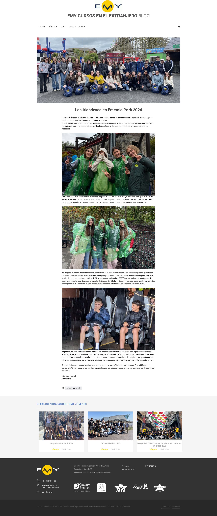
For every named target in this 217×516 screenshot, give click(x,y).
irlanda (68, 388)
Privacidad (176, 507)
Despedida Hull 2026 (110, 443)
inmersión (77, 388)
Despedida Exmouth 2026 (61, 443)
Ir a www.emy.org (128, 469)
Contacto (125, 466)
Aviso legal (165, 507)
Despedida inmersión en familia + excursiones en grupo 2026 (159, 444)
